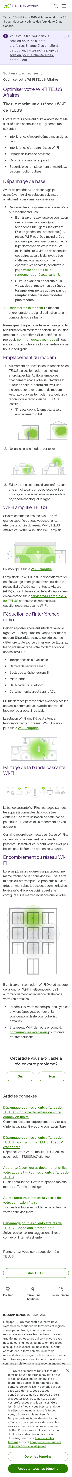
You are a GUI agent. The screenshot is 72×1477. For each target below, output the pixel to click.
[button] (64, 6)
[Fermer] (67, 1370)
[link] (34, 55)
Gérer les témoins (38, 1456)
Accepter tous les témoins (38, 1468)
